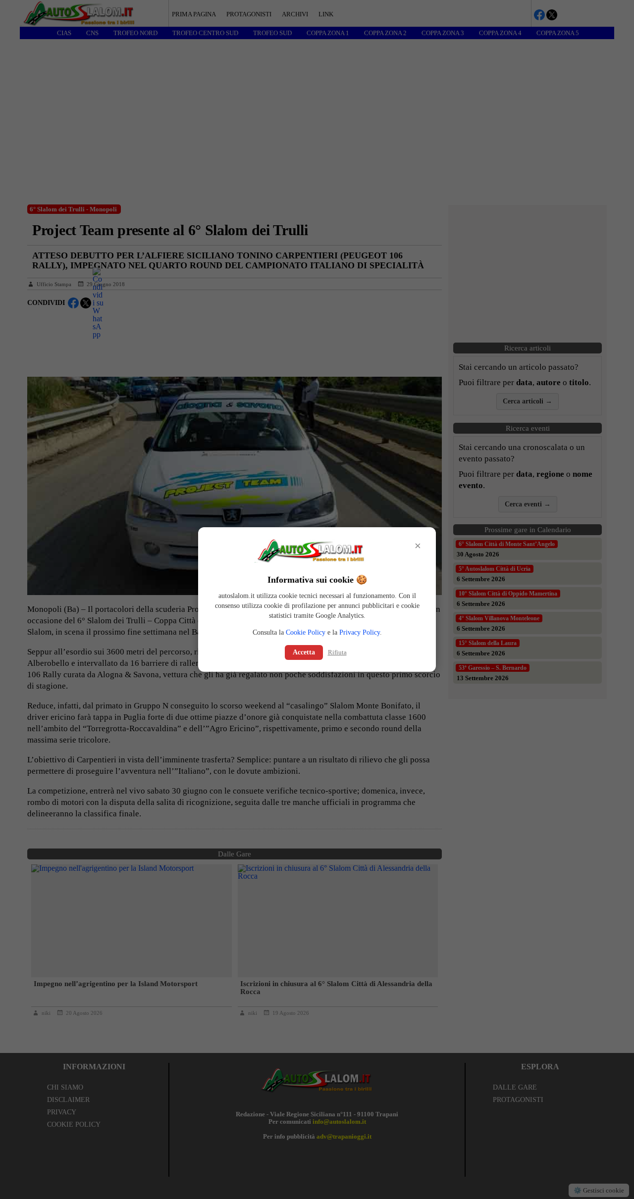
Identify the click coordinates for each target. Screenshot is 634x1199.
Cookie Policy (305, 632)
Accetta (304, 652)
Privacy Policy (359, 632)
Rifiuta (337, 652)
